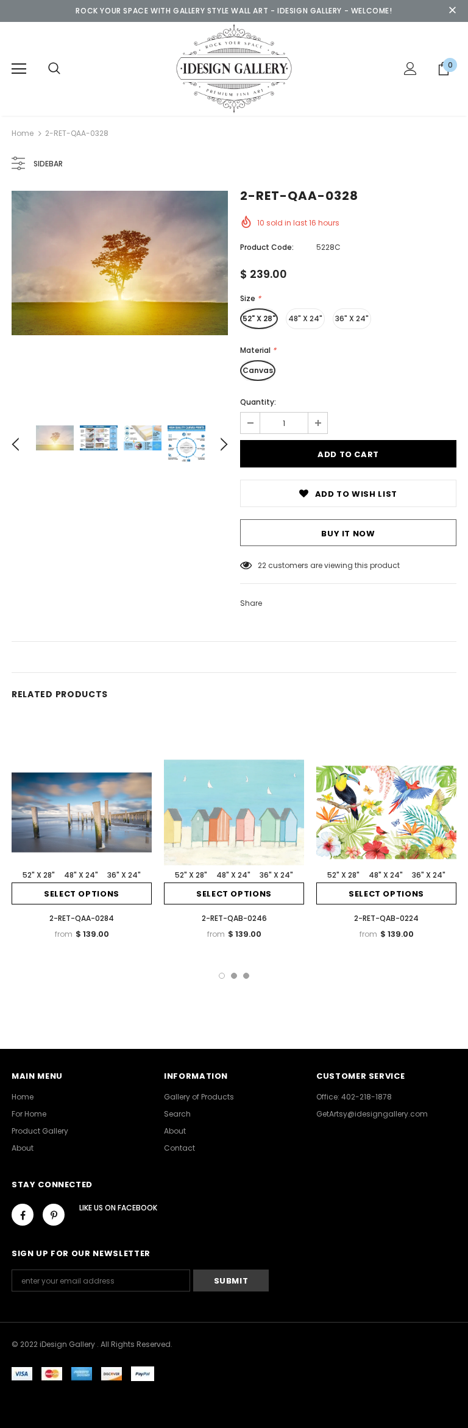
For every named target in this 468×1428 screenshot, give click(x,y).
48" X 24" (305, 318)
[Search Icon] (54, 69)
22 (262, 565)
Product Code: (267, 247)
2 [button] (234, 976)
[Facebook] (23, 1215)
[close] (452, 11)
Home (23, 133)
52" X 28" (259, 318)
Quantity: (258, 402)
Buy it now (348, 533)
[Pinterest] (54, 1215)
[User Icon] (410, 68)
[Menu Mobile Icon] (19, 69)
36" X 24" (352, 318)
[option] (120, 263)
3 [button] (246, 976)
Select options (81, 894)
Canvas (258, 370)
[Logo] (234, 68)
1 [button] (222, 976)
